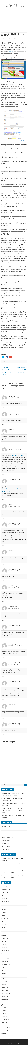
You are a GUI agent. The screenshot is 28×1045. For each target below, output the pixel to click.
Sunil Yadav (11, 550)
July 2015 (3, 970)
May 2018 (3, 924)
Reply (3, 407)
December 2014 (5, 990)
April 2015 (3, 979)
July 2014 (3, 1005)
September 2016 (5, 935)
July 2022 (3, 910)
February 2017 (5, 930)
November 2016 (5, 933)
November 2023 (5, 889)
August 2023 (4, 892)
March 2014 (4, 1016)
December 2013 (5, 1025)
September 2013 (5, 1033)
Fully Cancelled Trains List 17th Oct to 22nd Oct (20, 369)
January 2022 (4, 915)
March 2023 (4, 898)
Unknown (10, 504)
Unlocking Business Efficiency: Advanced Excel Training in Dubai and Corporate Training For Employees (13, 810)
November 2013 (5, 1028)
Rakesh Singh (11, 396)
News (4, 361)
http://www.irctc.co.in (17, 455)
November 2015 (5, 958)
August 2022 (4, 907)
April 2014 (3, 1013)
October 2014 (4, 996)
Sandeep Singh (12, 644)
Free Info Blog (14, 5)
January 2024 (4, 886)
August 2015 (4, 967)
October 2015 (4, 961)
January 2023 (4, 904)
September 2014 (5, 999)
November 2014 (5, 993)
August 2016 (4, 938)
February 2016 (5, 950)
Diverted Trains (5, 829)
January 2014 (4, 1022)
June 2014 (3, 1007)
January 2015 (4, 987)
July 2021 (3, 921)
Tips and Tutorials (5, 846)
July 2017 (3, 927)
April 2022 (3, 912)
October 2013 (4, 1030)
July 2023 (3, 895)
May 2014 (3, 1010)
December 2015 (5, 956)
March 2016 (4, 947)
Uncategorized (5, 849)
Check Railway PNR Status (19, 863)
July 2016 (3, 941)
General (3, 832)
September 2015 (5, 964)
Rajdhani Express (5, 840)
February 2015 (5, 984)
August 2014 (4, 1002)
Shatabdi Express (5, 843)
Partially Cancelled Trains (7, 837)
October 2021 (4, 918)
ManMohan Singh (12, 586)
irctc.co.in (10, 52)
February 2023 (5, 901)
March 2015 (4, 982)
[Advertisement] (14, 18)
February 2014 (5, 1019)
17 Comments (12, 38)
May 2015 (3, 976)
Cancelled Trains (5, 826)
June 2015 (3, 973)
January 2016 (4, 953)
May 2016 (3, 944)
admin (3, 38)
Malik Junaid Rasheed (14, 448)
